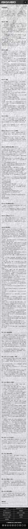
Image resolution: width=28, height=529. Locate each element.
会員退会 (7, 519)
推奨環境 (21, 515)
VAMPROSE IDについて (21, 508)
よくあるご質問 (7, 517)
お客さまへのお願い (21, 512)
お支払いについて (7, 510)
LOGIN (21, 517)
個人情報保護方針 (7, 512)
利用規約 (21, 510)
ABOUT (7, 508)
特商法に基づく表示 (7, 515)
